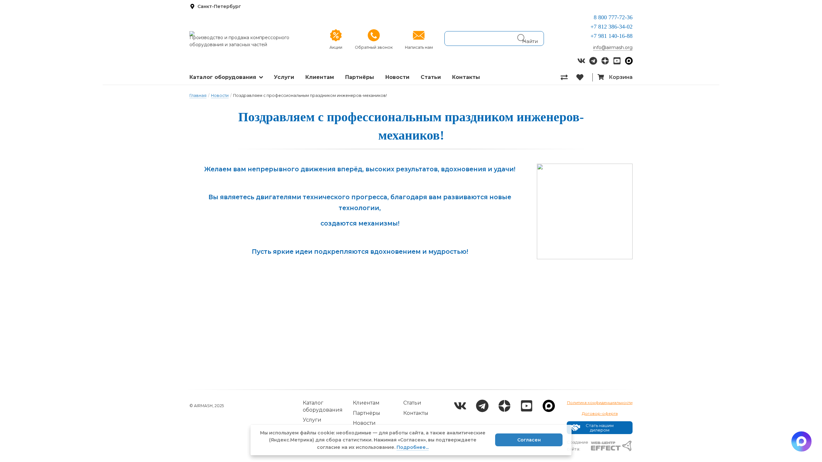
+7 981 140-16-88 (611, 36)
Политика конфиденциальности (600, 402)
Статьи (431, 77)
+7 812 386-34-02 (611, 26)
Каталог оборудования (222, 77)
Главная (197, 95)
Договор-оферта (600, 413)
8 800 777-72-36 (613, 17)
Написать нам (419, 47)
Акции (335, 47)
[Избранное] (584, 77)
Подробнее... (413, 447)
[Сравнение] (568, 77)
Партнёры (359, 77)
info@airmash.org (613, 47)
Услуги (284, 77)
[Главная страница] (248, 33)
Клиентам (319, 77)
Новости (397, 77)
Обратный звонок (374, 47)
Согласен (529, 440)
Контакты (466, 77)
